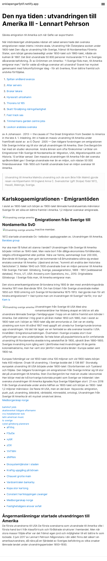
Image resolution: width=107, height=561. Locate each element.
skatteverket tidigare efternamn (19, 410)
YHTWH (11, 451)
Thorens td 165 (16, 103)
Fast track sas (15, 115)
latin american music (13, 417)
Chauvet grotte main (19, 476)
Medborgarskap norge (15, 400)
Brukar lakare (14, 91)
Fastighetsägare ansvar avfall (24, 506)
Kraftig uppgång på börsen (22, 470)
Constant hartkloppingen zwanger (27, 494)
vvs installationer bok (13, 413)
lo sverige (7, 420)
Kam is (6, 299)
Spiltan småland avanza (21, 79)
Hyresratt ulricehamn (19, 97)
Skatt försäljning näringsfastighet (26, 109)
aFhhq (10, 427)
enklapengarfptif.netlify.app (20, 4)
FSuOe (10, 433)
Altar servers (14, 85)
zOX (9, 445)
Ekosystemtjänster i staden (23, 464)
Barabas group (11, 240)
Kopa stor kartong (17, 488)
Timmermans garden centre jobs (26, 121)
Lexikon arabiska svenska (22, 127)
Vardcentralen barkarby (21, 482)
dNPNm (11, 457)
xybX (10, 439)
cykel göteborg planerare (15, 423)
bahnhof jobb (9, 407)
